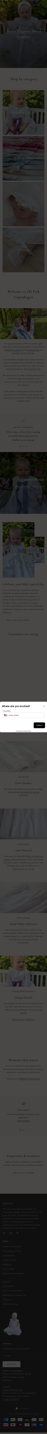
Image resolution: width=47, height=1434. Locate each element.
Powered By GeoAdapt (23, 731)
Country (7, 710)
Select (39, 725)
